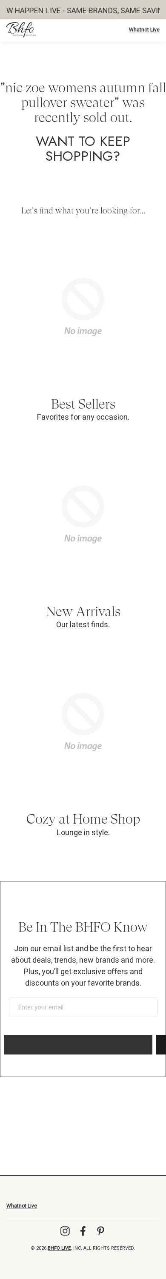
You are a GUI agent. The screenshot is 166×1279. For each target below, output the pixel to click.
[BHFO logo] (21, 29)
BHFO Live (59, 1248)
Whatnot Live (144, 30)
